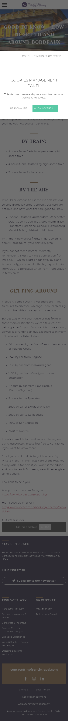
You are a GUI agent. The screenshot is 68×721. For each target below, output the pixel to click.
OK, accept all (46, 108)
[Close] (34, 360)
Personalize (18, 108)
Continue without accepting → (42, 56)
